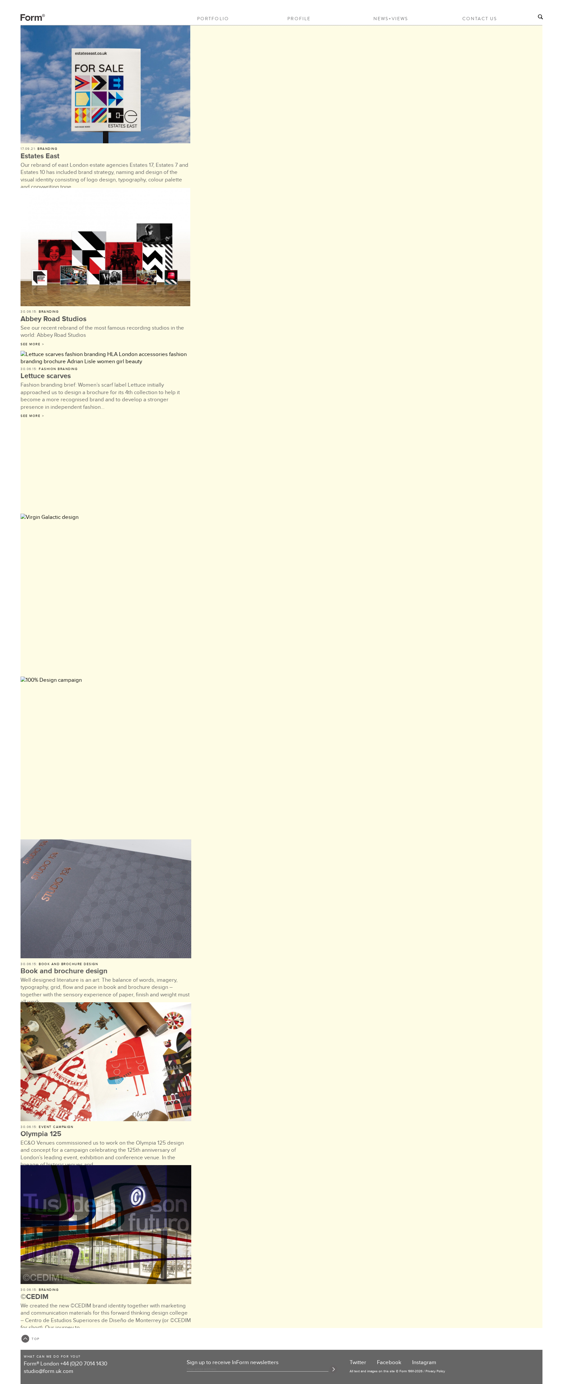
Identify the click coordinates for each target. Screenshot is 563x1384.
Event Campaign (56, 1127)
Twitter (358, 1362)
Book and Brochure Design (68, 964)
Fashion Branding (58, 369)
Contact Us (479, 18)
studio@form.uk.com (48, 1371)
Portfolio (213, 18)
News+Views (390, 18)
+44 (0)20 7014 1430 (83, 1364)
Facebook (389, 1362)
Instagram (424, 1362)
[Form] (27, 20)
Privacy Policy (435, 1371)
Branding (47, 149)
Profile (298, 18)
